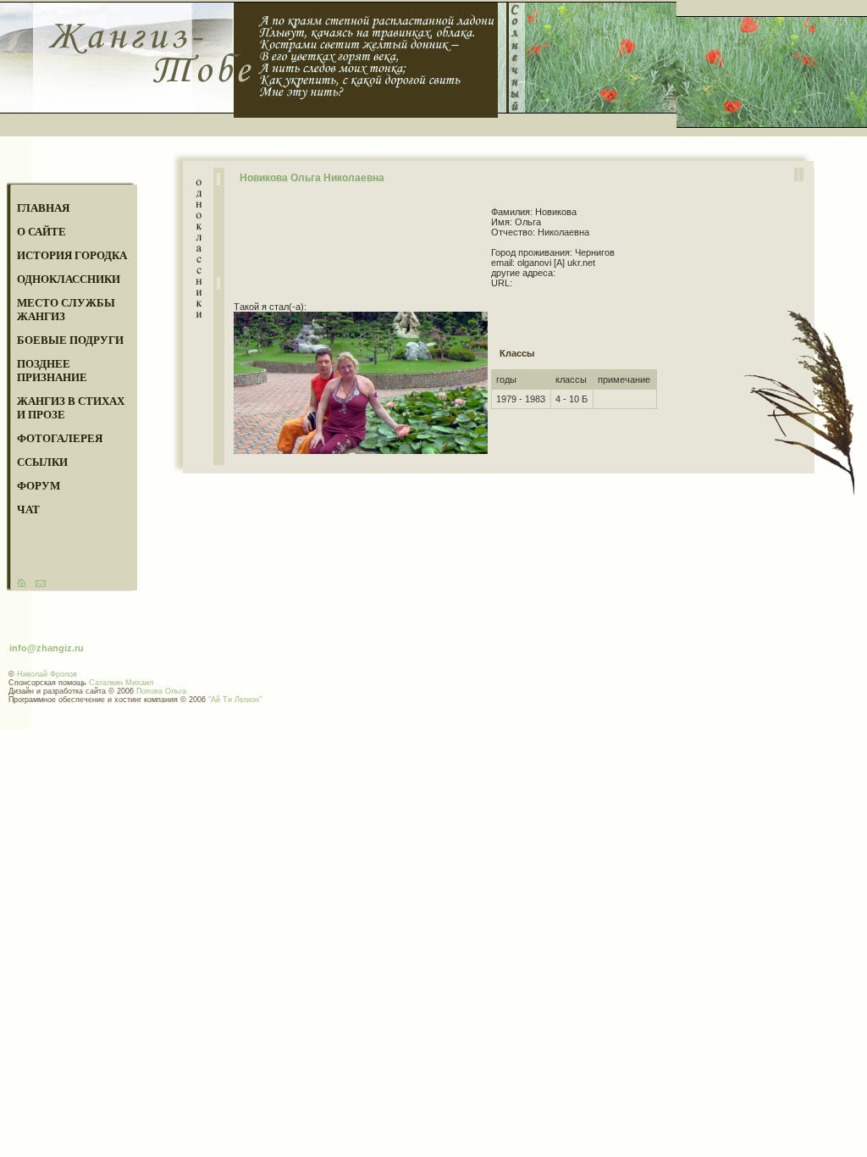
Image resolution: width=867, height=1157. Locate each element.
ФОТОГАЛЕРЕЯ (59, 438)
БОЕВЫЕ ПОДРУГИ (70, 340)
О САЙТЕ (41, 231)
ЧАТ (28, 509)
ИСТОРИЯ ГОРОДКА (72, 255)
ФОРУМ (38, 485)
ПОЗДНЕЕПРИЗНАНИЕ (52, 370)
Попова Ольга (161, 691)
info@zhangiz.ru (46, 648)
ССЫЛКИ (42, 462)
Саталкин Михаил (121, 682)
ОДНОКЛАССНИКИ (68, 279)
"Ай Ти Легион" (235, 699)
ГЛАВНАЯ (43, 208)
